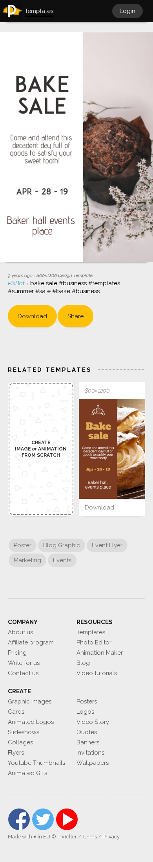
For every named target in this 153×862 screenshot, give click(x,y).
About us (20, 632)
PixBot (17, 283)
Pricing (17, 652)
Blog (83, 662)
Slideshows (23, 732)
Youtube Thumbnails (36, 762)
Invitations (90, 752)
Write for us (24, 662)
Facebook (19, 819)
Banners (87, 742)
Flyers (16, 752)
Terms (89, 837)
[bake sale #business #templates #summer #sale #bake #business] (112, 449)
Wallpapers (92, 762)
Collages (20, 742)
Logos (85, 711)
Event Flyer (107, 545)
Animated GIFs (27, 773)
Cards (16, 711)
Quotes (86, 732)
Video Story (92, 721)
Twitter (43, 819)
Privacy (111, 837)
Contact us (23, 673)
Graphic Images (29, 701)
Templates (90, 632)
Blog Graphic (61, 545)
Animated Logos (31, 721)
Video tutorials (96, 673)
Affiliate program (31, 642)
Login (127, 11)
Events (62, 560)
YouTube (67, 819)
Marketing (27, 560)
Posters (86, 701)
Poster (22, 545)
